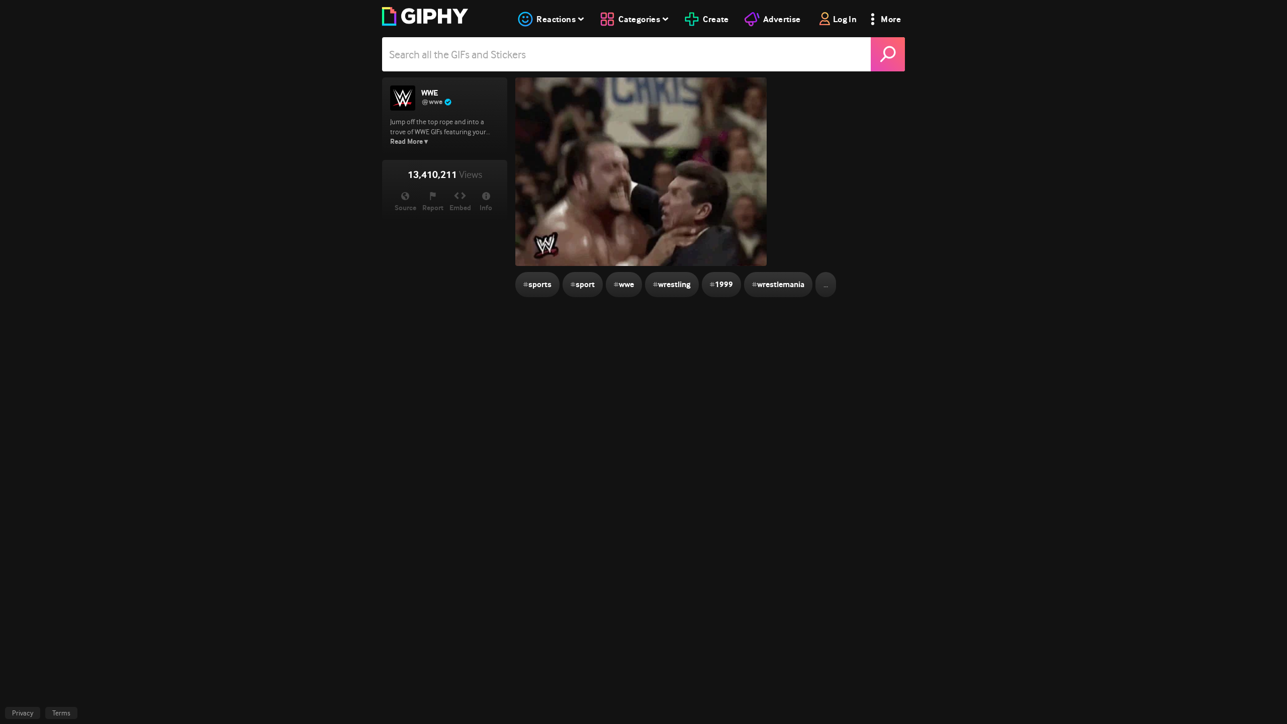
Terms (61, 713)
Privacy (22, 713)
